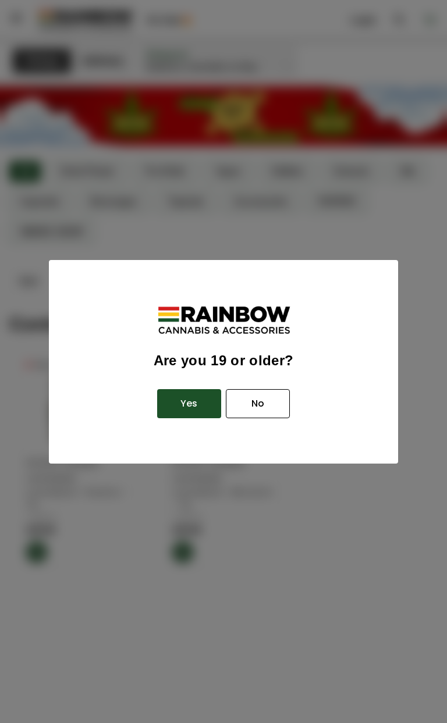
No (257, 403)
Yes (188, 403)
